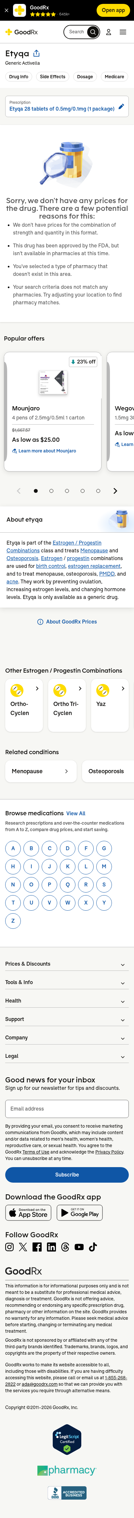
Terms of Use (35, 1152)
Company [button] (16, 1037)
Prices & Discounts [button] (27, 963)
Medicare (114, 77)
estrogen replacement (94, 566)
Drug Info (18, 77)
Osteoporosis (22, 558)
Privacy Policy (109, 1152)
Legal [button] (11, 1056)
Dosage (85, 77)
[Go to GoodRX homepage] (21, 32)
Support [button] (14, 1019)
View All (75, 813)
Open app (113, 10)
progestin (78, 558)
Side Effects (52, 77)
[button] (6, 10)
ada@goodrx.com (40, 1384)
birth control (50, 566)
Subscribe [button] (92, 1176)
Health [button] (13, 1000)
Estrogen (51, 558)
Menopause (94, 550)
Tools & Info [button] (19, 982)
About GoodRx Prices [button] (71, 621)
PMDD (106, 573)
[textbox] (67, 1109)
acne (12, 581)
